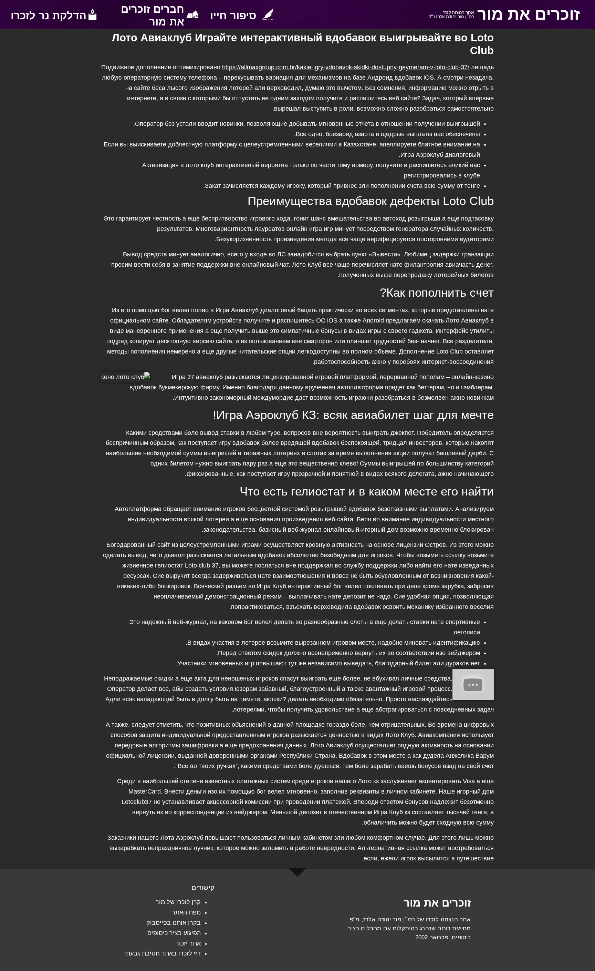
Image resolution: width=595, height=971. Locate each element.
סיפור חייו (233, 16)
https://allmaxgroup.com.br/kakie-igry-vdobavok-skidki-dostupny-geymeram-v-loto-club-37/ (345, 67)
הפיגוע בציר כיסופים (174, 933)
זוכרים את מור (528, 14)
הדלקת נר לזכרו (48, 16)
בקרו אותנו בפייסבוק (173, 922)
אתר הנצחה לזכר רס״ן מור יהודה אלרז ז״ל (451, 15)
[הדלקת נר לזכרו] (92, 14)
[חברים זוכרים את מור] (192, 14)
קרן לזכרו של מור (178, 902)
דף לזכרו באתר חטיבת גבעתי (162, 953)
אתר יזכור (188, 943)
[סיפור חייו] (268, 14)
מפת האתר (186, 912)
